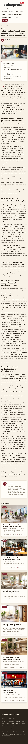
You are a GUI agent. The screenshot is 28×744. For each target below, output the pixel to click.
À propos (17, 17)
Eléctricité (10, 14)
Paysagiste (11, 11)
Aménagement (17, 8)
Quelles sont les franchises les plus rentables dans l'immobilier (12, 525)
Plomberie (4, 14)
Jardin (21, 11)
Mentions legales (10, 727)
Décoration (10, 17)
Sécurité (21, 14)
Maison (16, 14)
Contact (5, 20)
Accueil (3, 8)
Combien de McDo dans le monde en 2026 (9, 691)
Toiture (16, 11)
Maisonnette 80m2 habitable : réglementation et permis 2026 (11, 658)
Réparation (4, 11)
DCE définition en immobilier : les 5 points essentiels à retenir (11, 558)
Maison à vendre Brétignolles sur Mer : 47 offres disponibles (11, 592)
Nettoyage (4, 17)
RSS (16, 727)
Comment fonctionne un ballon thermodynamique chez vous (12, 625)
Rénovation (9, 8)
